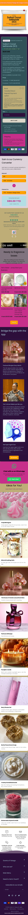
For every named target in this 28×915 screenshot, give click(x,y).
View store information (10, 131)
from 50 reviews (14, 216)
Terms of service (15, 911)
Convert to (5, 189)
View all (14, 322)
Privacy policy (21, 909)
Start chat (15, 479)
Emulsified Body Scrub (7, 309)
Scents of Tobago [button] (9, 861)
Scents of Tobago (14, 907)
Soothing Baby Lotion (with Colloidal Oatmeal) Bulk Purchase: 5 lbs (20, 311)
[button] (13, 236)
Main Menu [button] (7, 873)
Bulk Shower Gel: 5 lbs (20, 288)
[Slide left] (20, 88)
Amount (4, 173)
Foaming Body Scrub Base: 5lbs (6, 289)
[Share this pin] (26, 494)
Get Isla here (14, 457)
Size (4, 111)
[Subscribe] (22, 890)
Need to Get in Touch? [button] (11, 879)
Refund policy (13, 909)
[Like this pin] (22, 494)
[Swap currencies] (14, 185)
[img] (14, 215)
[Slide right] (23, 88)
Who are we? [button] (7, 867)
